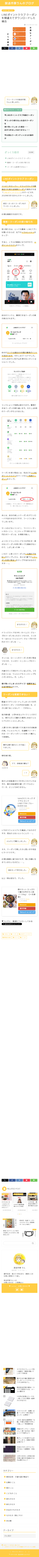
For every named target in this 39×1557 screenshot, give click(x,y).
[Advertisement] (19, 73)
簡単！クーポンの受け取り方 (18, 162)
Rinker (28, 808)
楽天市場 (23, 817)
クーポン (14, 934)
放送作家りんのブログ (19, 3)
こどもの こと (11, 1493)
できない (6, 934)
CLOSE (31, 152)
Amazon (23, 814)
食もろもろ (10, 1499)
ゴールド (23, 937)
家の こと (10, 1488)
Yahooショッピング (27, 821)
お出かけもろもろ (13, 1510)
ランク (16, 937)
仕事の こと (10, 1482)
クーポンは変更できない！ (17, 167)
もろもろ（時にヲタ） (8, 10)
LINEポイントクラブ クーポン (19, 158)
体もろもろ (10, 1504)
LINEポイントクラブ (11, 192)
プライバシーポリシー (18, 1551)
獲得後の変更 (7, 937)
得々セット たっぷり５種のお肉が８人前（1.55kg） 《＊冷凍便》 (26, 893)
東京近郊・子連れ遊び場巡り (17, 1477)
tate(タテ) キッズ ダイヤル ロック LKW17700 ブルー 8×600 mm (27, 802)
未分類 (8, 1521)
